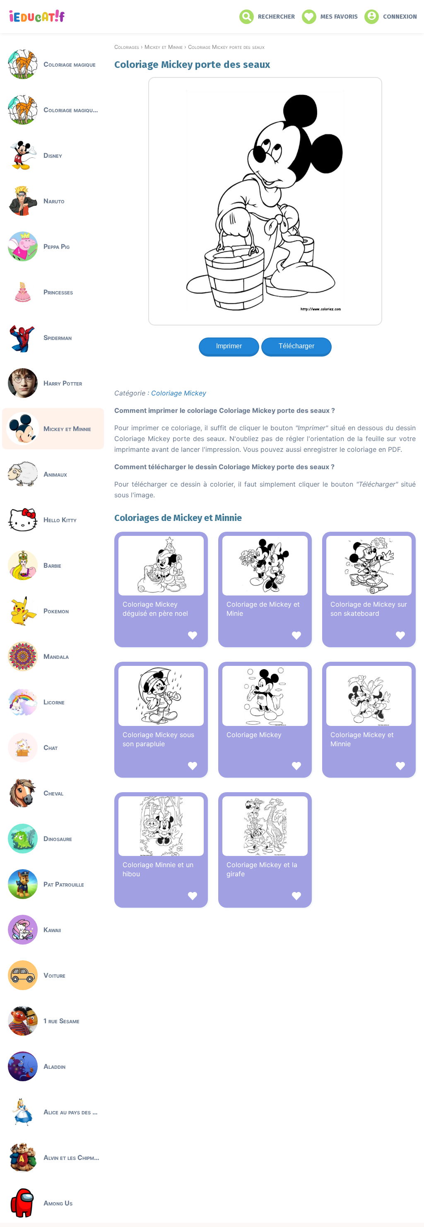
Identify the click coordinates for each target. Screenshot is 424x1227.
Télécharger (296, 346)
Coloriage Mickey (178, 393)
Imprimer (229, 346)
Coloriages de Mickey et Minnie (178, 517)
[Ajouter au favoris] (161, 636)
